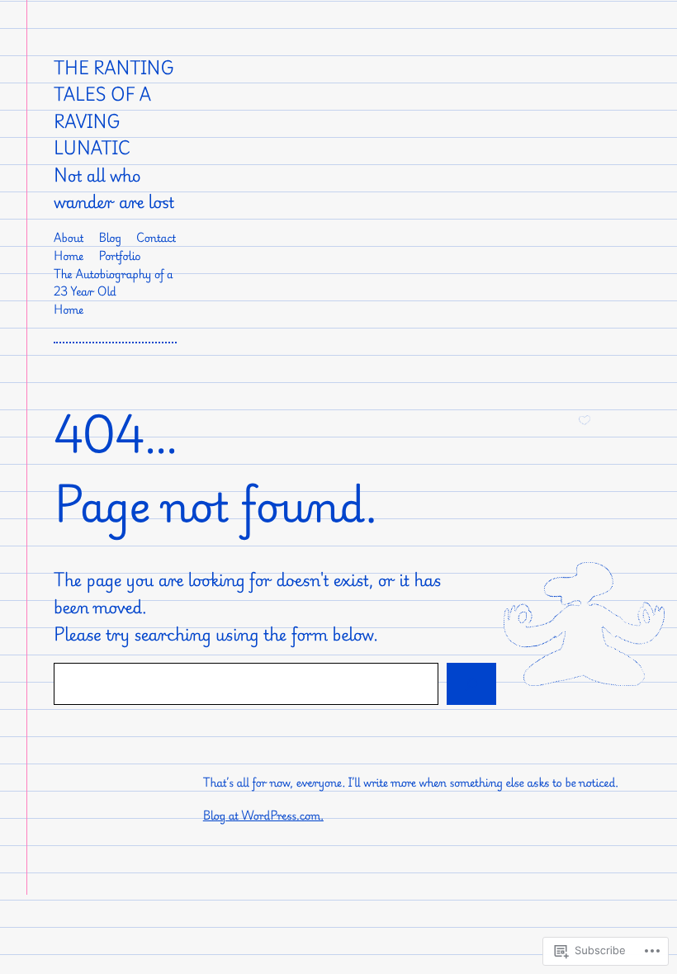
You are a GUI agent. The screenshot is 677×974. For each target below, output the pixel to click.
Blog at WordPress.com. (263, 816)
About (69, 238)
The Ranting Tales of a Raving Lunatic (114, 107)
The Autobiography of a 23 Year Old (113, 283)
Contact (156, 238)
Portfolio (119, 256)
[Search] (471, 684)
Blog (110, 238)
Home (68, 256)
